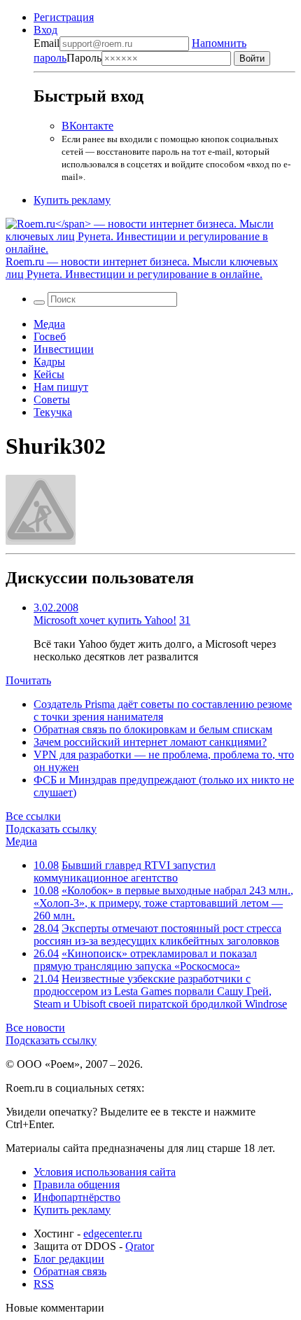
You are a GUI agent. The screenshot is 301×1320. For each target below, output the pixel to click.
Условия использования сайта (105, 1172)
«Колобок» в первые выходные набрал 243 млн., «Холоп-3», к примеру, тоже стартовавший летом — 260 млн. (163, 903)
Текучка (53, 412)
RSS (44, 1284)
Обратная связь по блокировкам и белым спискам (153, 729)
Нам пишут (61, 387)
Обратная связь (70, 1271)
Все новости (35, 1028)
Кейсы (49, 374)
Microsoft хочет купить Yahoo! (105, 620)
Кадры (49, 362)
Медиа (49, 324)
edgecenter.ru (112, 1233)
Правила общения (77, 1184)
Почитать (28, 680)
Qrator (139, 1246)
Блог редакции (69, 1259)
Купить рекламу (72, 200)
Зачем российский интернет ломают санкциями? (150, 742)
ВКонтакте (87, 126)
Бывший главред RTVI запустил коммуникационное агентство (125, 871)
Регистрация (64, 17)
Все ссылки (33, 816)
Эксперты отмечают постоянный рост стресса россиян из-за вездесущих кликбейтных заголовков (157, 934)
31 (184, 620)
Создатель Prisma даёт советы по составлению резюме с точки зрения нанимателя (163, 710)
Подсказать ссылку (51, 829)
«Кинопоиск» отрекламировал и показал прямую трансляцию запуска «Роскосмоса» (145, 959)
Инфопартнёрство (77, 1197)
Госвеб (50, 336)
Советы (52, 399)
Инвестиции (64, 349)
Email (46, 43)
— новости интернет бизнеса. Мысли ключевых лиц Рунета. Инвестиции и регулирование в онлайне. (142, 268)
